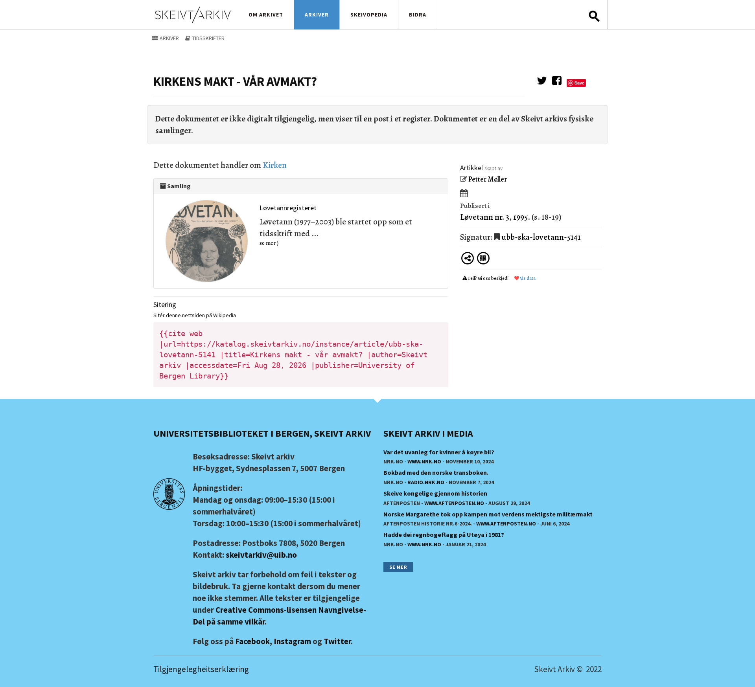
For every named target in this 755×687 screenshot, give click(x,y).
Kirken (275, 165)
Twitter (337, 641)
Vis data (527, 278)
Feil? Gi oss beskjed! (488, 278)
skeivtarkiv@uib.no (261, 554)
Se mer (398, 567)
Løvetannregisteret (288, 207)
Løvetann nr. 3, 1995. (495, 216)
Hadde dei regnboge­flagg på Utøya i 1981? (443, 534)
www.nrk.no (424, 461)
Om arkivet (266, 14)
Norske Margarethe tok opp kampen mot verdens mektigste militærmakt (488, 514)
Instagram (292, 641)
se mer (268, 243)
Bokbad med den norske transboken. (435, 472)
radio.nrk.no (425, 482)
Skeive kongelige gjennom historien (435, 493)
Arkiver (317, 14)
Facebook (252, 641)
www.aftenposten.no (454, 503)
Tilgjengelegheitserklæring (201, 669)
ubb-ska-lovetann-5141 (541, 236)
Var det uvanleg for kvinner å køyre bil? (438, 452)
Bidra (417, 14)
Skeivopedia (368, 14)
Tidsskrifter (208, 38)
